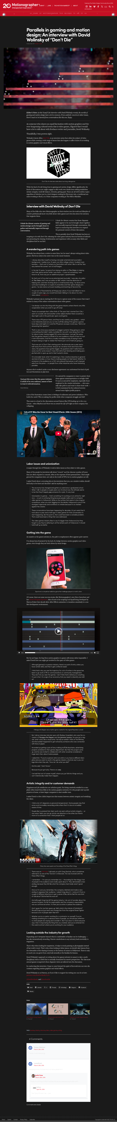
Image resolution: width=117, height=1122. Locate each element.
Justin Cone (39, 1075)
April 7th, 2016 (40, 1089)
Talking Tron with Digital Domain (79, 1017)
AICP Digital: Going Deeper (34, 1017)
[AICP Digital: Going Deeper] (36, 1009)
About (3, 1119)
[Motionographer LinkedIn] (90, 6)
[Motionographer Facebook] (98, 6)
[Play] (19, 653)
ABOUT (75, 5)
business (32, 1030)
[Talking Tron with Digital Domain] (80, 1009)
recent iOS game (38, 599)
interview (45, 871)
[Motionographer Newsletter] (105, 6)
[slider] (57, 652)
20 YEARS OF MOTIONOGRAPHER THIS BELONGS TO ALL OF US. (58, 13)
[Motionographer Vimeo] (94, 6)
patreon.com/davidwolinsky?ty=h (38, 975)
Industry (37, 1030)
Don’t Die (46, 138)
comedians (44, 295)
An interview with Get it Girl (55, 1017)
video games (53, 1030)
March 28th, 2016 (40, 1077)
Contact (16, 1119)
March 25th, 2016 (39, 1049)
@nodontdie (45, 979)
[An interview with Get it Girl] (58, 1009)
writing (60, 1030)
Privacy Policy (23, 1119)
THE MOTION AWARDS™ (62, 5)
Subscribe (32, 1119)
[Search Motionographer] (109, 6)
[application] (58, 631)
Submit (9, 1119)
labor (47, 1030)
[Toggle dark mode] (113, 6)
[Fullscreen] (98, 653)
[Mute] (95, 653)
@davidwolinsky (32, 979)
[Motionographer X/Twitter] (102, 6)
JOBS (49, 5)
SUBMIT (41, 5)
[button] (58, 631)
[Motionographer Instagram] (86, 6)
